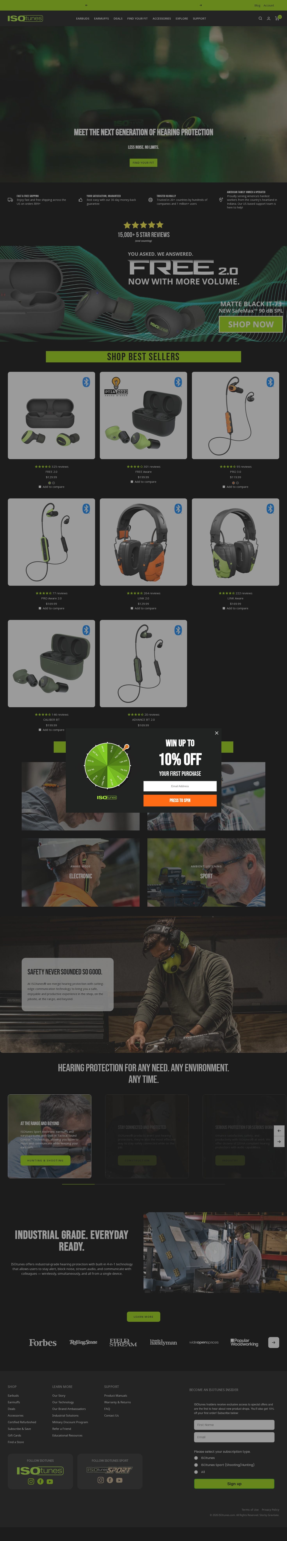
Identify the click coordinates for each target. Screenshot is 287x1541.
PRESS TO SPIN (180, 800)
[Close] (216, 733)
